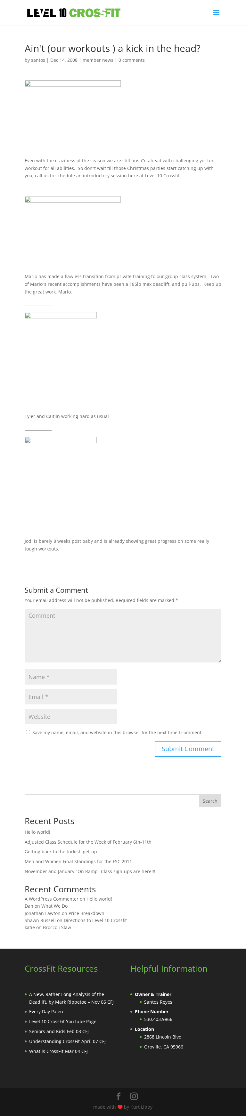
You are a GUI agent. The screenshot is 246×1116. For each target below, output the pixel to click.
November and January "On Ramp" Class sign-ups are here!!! (90, 871)
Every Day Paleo (46, 1011)
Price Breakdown (86, 913)
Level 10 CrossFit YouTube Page (62, 1021)
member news (98, 60)
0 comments (132, 60)
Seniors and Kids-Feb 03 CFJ (59, 1031)
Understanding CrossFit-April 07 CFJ (67, 1041)
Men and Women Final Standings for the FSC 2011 (78, 861)
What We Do (54, 906)
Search (210, 801)
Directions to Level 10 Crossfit (95, 920)
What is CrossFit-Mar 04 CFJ (58, 1051)
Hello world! (37, 832)
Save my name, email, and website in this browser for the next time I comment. (117, 732)
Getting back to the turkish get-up (61, 851)
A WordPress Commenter (51, 899)
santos (38, 60)
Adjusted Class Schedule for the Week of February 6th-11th (88, 842)
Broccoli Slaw (57, 927)
